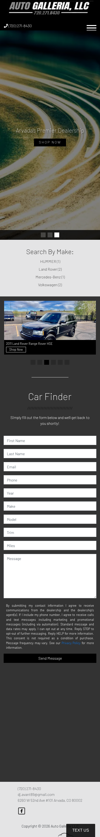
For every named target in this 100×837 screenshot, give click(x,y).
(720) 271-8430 (20, 25)
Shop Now (50, 142)
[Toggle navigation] (91, 25)
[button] (43, 234)
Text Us (80, 830)
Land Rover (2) (50, 269)
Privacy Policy (71, 643)
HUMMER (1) (50, 261)
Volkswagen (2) (50, 284)
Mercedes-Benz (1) (50, 277)
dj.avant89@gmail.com (36, 794)
